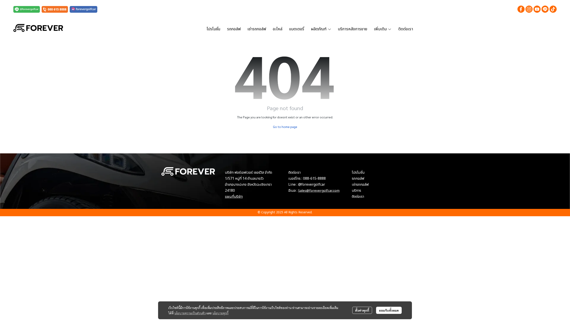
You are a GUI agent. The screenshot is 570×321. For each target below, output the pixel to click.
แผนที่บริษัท (234, 196)
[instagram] (529, 9)
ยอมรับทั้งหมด (389, 310)
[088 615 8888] (55, 9)
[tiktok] (553, 9)
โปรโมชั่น (358, 172)
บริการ (356, 190)
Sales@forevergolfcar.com (319, 190)
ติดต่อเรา (358, 196)
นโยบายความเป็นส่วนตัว (190, 313)
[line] (545, 9)
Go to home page (285, 127)
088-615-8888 (314, 178)
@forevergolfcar (311, 184)
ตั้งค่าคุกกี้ (362, 310)
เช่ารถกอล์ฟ (360, 184)
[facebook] (521, 9)
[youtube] (537, 9)
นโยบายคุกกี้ (220, 313)
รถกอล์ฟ (358, 178)
